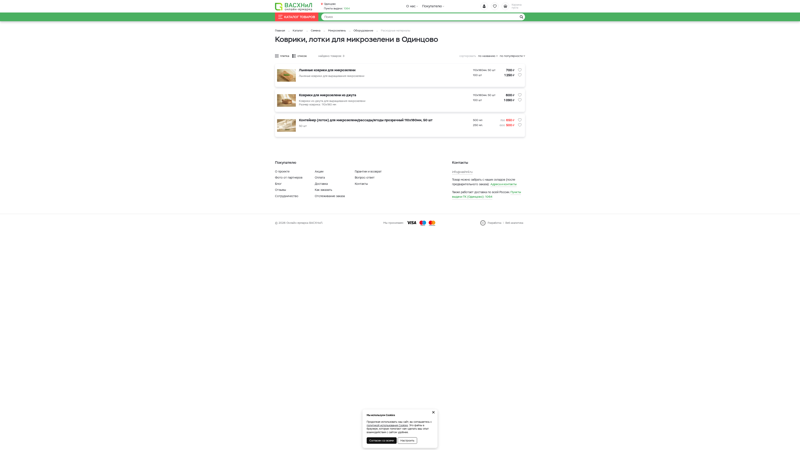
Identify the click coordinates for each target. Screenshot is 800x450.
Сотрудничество (286, 196)
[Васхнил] (293, 6)
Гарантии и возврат (368, 171)
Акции (319, 171)
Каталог (298, 30)
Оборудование (363, 30)
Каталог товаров (299, 17)
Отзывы (280, 190)
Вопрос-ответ (365, 177)
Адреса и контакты (503, 184)
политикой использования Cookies (387, 425)
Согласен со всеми (381, 440)
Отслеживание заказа (330, 196)
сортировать (467, 56)
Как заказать (323, 190)
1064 (337, 8)
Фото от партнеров (288, 177)
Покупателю (432, 6)
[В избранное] (520, 70)
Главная (280, 30)
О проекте (282, 171)
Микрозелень (337, 30)
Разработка (494, 223)
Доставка (321, 184)
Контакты (361, 184)
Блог (278, 184)
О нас (411, 6)
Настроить (407, 440)
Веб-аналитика (514, 223)
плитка (284, 56)
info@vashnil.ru (462, 172)
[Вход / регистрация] (484, 6)
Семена (315, 30)
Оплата (320, 177)
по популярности (511, 56)
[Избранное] (495, 6)
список (302, 56)
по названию (486, 56)
